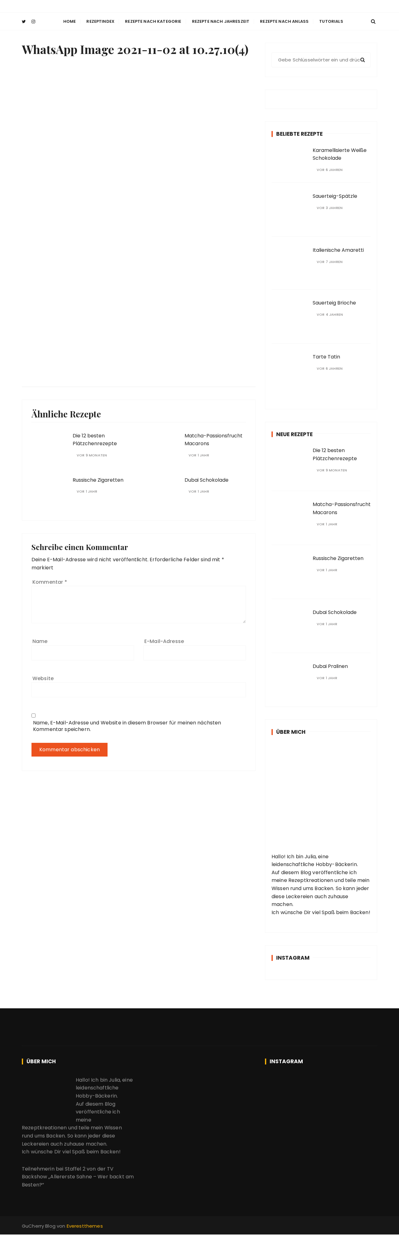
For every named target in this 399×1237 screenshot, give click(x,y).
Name (40, 641)
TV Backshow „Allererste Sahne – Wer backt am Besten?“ (78, 1176)
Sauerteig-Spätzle (335, 196)
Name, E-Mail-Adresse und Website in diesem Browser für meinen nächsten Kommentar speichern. (127, 726)
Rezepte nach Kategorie (153, 21)
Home (69, 21)
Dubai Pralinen (330, 666)
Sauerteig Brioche (334, 302)
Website (43, 678)
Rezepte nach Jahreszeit (220, 21)
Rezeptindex (100, 21)
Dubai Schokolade (206, 480)
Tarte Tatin (326, 356)
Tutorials (331, 21)
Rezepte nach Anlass (284, 21)
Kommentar (49, 582)
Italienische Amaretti (338, 250)
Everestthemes (85, 1226)
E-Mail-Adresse (164, 641)
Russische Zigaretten (98, 480)
